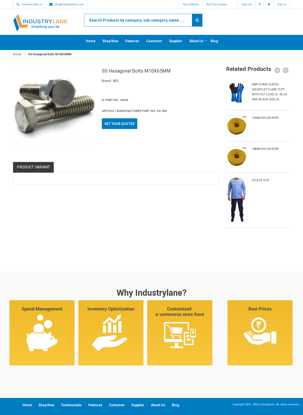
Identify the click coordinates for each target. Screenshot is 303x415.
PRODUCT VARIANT (33, 167)
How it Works (191, 4)
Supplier (175, 41)
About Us (196, 41)
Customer (154, 41)
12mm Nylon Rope (265, 118)
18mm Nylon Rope (265, 149)
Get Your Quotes (216, 4)
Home (90, 41)
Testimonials (71, 405)
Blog (214, 41)
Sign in (281, 4)
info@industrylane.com (69, 4)
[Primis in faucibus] (236, 92)
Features (132, 41)
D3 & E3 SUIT (261, 180)
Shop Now (110, 41)
